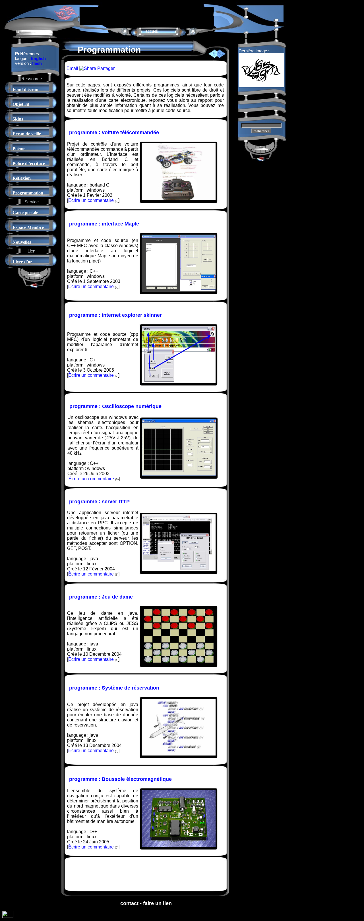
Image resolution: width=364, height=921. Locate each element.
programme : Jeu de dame (101, 597)
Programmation (28, 193)
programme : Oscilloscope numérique (115, 406)
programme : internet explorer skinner (115, 315)
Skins (18, 119)
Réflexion (22, 178)
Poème (19, 148)
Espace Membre (28, 227)
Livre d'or (22, 261)
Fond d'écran (25, 89)
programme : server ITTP (99, 501)
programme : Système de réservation (114, 688)
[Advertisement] (146, 15)
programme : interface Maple (104, 224)
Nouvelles (22, 242)
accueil (151, 31)
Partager (105, 68)
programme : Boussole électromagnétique (120, 779)
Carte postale (25, 212)
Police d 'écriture (29, 163)
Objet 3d (21, 104)
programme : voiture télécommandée (114, 132)
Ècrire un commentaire (91, 200)
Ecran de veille (27, 133)
